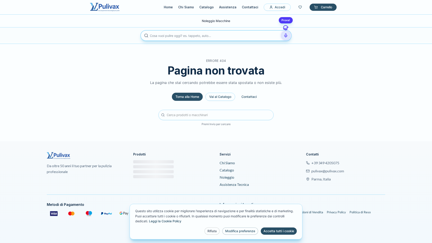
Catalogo (206, 7)
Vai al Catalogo (220, 97)
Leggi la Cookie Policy (165, 221)
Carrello (326, 7)
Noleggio (227, 177)
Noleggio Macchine (216, 21)
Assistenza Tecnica (234, 184)
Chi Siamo (186, 7)
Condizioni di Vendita (308, 212)
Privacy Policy (336, 212)
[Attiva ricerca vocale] (286, 36)
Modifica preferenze (240, 231)
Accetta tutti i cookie (278, 231)
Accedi (280, 7)
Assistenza (227, 7)
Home (168, 7)
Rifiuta (212, 231)
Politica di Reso (360, 212)
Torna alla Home (187, 97)
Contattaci (250, 7)
